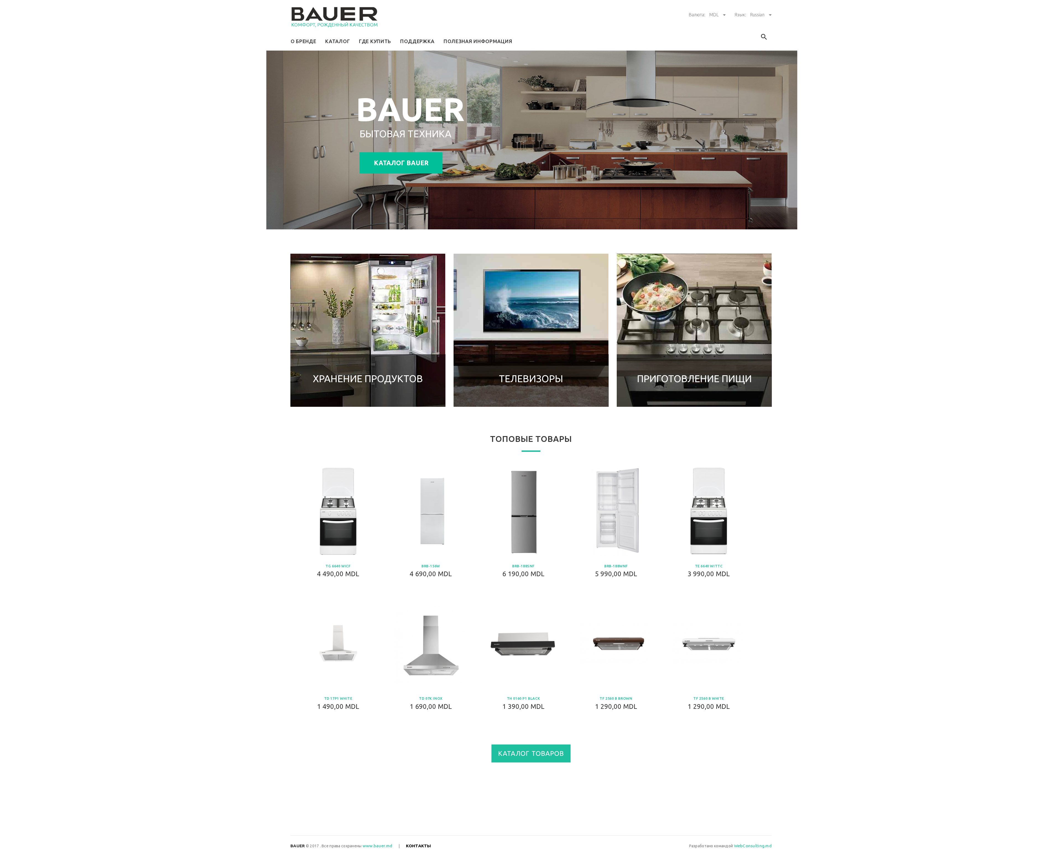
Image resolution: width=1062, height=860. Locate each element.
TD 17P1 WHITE (338, 698)
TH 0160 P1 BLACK (523, 698)
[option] (367, 330)
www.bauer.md (377, 845)
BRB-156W (430, 566)
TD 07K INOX (430, 698)
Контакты (418, 845)
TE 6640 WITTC (709, 566)
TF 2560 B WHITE (708, 698)
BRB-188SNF (523, 566)
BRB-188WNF (616, 566)
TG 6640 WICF (338, 566)
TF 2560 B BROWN (616, 698)
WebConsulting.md (753, 845)
